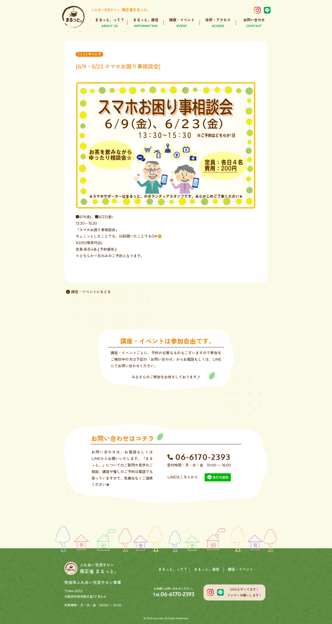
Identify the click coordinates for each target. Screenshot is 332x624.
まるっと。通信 (206, 569)
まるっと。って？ (172, 569)
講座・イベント (240, 569)
